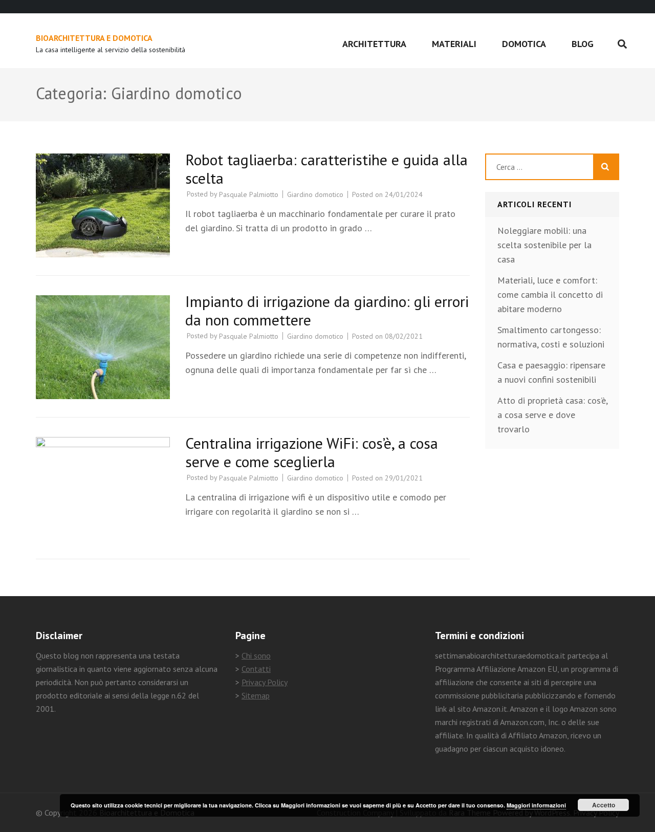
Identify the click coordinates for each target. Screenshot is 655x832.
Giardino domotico (315, 194)
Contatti (256, 669)
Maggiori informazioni (536, 805)
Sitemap (256, 695)
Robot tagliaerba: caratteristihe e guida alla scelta (326, 168)
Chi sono (256, 655)
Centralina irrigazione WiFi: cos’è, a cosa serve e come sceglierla (311, 452)
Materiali (454, 44)
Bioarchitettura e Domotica (94, 38)
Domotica (524, 44)
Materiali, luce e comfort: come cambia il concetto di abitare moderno (550, 294)
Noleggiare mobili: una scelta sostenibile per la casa (544, 245)
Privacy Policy (265, 682)
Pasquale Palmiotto (248, 194)
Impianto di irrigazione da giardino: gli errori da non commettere (327, 310)
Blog (583, 44)
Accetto (603, 804)
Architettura (374, 44)
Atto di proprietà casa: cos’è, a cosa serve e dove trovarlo (552, 415)
